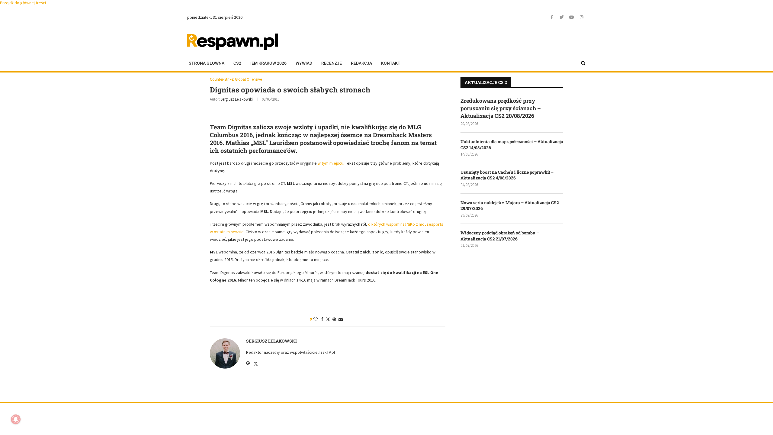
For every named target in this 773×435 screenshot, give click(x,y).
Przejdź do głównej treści (23, 2)
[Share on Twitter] (328, 319)
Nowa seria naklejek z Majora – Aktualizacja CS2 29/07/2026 (509, 205)
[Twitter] (561, 17)
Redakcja (361, 63)
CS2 (237, 63)
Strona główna (206, 63)
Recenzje (331, 63)
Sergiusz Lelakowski (237, 99)
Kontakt (390, 63)
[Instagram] (581, 17)
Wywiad (304, 63)
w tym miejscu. (331, 163)
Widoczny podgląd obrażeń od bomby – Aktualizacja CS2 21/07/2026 (499, 236)
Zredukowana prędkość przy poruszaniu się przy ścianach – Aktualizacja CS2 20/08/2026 (500, 108)
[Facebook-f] (551, 17)
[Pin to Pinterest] (334, 319)
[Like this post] (315, 319)
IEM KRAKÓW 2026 (268, 63)
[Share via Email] (340, 319)
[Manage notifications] (16, 419)
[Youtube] (571, 17)
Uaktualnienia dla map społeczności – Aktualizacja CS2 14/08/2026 (511, 144)
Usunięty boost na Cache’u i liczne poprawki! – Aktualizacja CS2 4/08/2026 (506, 175)
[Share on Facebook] (322, 319)
